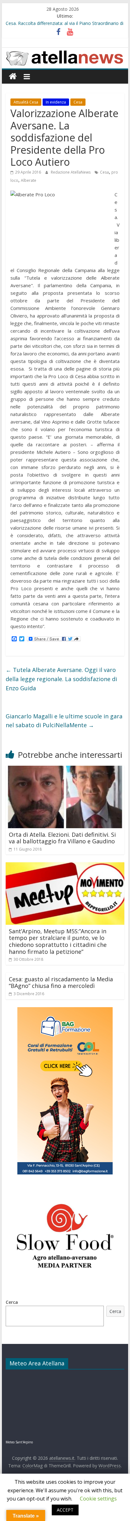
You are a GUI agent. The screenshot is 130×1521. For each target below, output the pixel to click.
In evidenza (56, 102)
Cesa (78, 102)
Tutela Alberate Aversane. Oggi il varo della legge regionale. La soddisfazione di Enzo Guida (61, 679)
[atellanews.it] (65, 51)
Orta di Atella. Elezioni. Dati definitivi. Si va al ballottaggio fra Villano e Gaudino (62, 838)
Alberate (28, 180)
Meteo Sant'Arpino (19, 1442)
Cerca (12, 1302)
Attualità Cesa (26, 102)
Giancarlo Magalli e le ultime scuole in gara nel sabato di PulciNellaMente (64, 720)
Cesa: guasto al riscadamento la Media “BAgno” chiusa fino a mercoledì (61, 982)
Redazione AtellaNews (71, 172)
